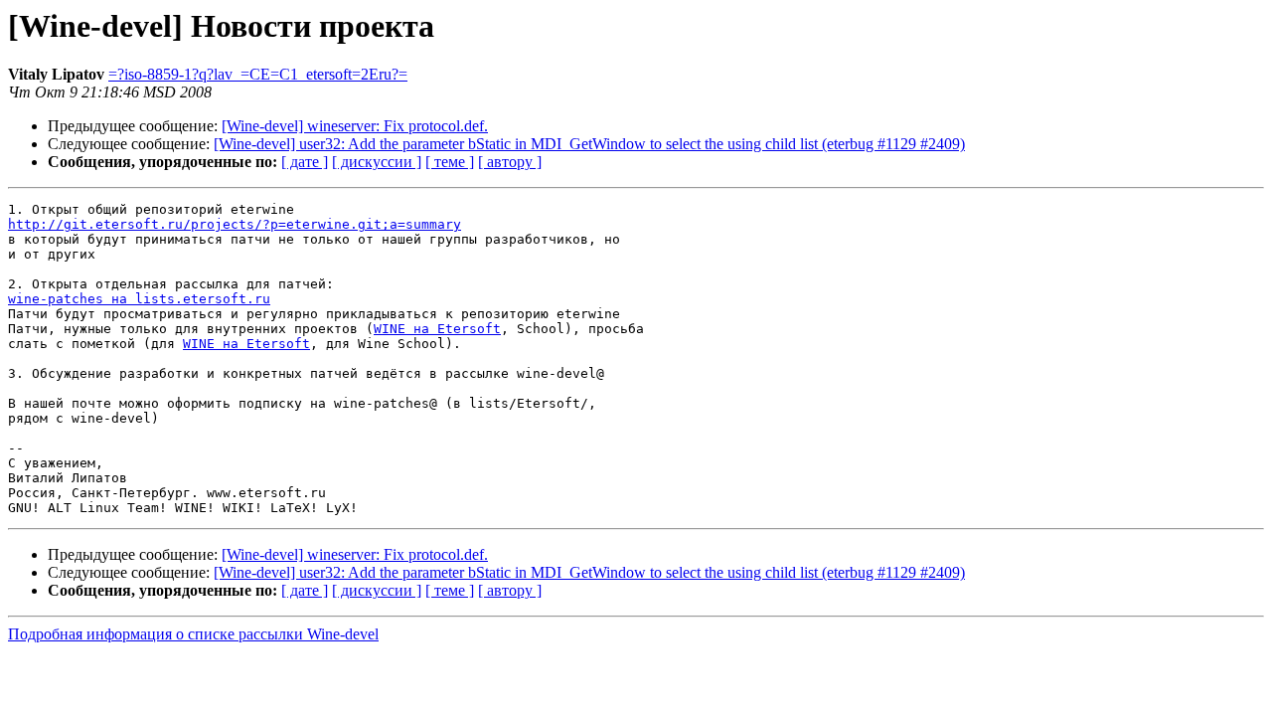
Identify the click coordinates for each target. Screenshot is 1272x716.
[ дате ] (304, 161)
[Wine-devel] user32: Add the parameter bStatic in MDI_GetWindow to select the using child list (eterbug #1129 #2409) (589, 143)
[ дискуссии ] (376, 161)
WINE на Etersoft (437, 328)
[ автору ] (510, 161)
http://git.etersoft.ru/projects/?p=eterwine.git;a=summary (234, 224)
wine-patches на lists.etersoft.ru (139, 298)
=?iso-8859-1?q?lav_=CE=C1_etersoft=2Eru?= (257, 74)
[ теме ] (449, 161)
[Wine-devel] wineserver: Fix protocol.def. (355, 125)
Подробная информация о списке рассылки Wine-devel (193, 634)
